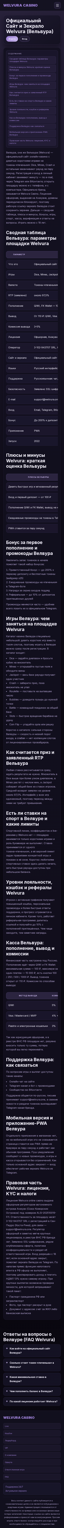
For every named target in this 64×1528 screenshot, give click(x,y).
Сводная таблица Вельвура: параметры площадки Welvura (29, 60)
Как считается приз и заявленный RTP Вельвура (28, 93)
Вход (24, 39)
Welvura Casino (20, 5)
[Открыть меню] (57, 5)
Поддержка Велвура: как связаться (27, 126)
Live (7, 1426)
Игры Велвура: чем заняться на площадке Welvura (30, 85)
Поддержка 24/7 (14, 1486)
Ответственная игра (14, 1469)
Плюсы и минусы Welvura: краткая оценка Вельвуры (30, 68)
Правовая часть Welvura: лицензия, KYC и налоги (30, 141)
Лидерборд (10, 1440)
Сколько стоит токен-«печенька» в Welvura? (32, 1364)
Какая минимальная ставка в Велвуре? (28, 1379)
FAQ (7, 1477)
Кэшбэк (8, 1433)
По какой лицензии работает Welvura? (33, 1401)
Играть (12, 39)
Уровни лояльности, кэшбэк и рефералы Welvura (29, 110)
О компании (10, 1455)
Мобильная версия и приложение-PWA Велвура (28, 133)
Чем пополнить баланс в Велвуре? (31, 1391)
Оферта (8, 1462)
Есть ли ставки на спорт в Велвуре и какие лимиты (30, 102)
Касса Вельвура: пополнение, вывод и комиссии (28, 119)
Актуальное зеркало (16, 1490)
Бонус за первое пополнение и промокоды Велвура (30, 76)
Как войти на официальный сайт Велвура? (30, 1350)
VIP (6, 1448)
